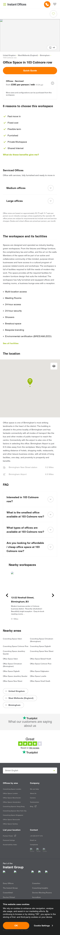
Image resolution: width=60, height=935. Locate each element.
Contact (34, 830)
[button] (52, 83)
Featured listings (9, 840)
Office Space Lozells (38, 676)
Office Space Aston (10, 659)
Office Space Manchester (12, 798)
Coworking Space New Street (41, 651)
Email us (33, 840)
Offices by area (10, 783)
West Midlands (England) (28, 55)
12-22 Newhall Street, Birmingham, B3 (22, 599)
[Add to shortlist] (53, 14)
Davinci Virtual (9, 897)
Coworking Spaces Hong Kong (13, 806)
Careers (33, 798)
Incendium (36, 897)
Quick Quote (30, 70)
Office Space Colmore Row (40, 664)
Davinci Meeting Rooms (42, 893)
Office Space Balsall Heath (40, 659)
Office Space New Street (12, 681)
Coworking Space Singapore (13, 815)
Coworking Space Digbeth (40, 646)
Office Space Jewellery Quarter (15, 676)
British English (11, 770)
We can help (34, 789)
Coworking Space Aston (12, 639)
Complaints (34, 845)
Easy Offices (8, 883)
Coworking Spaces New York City (15, 811)
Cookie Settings (42, 925)
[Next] (53, 595)
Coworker (36, 883)
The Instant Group (10, 888)
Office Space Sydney (10, 824)
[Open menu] (4, 4)
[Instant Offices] (17, 4)
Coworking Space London (12, 789)
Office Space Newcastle (11, 819)
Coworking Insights (40, 888)
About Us (33, 793)
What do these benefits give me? (21, 154)
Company (34, 783)
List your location (12, 830)
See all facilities (10, 343)
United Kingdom (9, 55)
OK (16, 925)
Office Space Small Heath (40, 681)
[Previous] (7, 595)
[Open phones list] (47, 4)
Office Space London (10, 793)
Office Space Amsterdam (12, 802)
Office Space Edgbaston (39, 671)
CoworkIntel (8, 893)
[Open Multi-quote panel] (54, 4)
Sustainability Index (10, 845)
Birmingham (45, 55)
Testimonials (34, 802)
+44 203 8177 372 (36, 836)
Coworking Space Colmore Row (15, 646)
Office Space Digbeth (11, 671)
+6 (54, 47)
